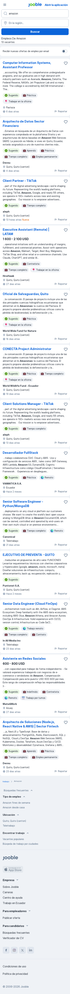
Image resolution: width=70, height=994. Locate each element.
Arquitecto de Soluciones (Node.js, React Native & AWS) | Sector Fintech (31, 724)
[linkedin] (30, 950)
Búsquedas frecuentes (16, 790)
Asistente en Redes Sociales (24, 658)
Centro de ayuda (12, 897)
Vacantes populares (13, 839)
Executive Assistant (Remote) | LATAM (26, 232)
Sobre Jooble (11, 887)
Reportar (62, 111)
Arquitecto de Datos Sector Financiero (23, 124)
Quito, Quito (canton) (14, 820)
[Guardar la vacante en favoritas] (66, 63)
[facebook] (6, 950)
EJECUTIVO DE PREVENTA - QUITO (29, 555)
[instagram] (14, 950)
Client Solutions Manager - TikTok (28, 404)
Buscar (35, 31)
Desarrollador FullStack (20, 452)
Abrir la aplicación (56, 5)
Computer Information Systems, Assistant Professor (27, 65)
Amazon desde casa (14, 807)
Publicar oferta (11, 918)
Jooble (25, 986)
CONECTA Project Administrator (27, 349)
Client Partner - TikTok (20, 180)
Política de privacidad (15, 973)
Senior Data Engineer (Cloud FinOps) (30, 603)
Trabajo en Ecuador (14, 903)
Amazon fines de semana (16, 802)
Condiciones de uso (14, 966)
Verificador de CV (13, 938)
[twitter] (22, 950)
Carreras (8, 892)
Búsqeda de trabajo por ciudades (20, 843)
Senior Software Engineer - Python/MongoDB (23, 504)
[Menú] (4, 4)
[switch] (64, 51)
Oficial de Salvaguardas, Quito (25, 294)
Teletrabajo (9, 825)
